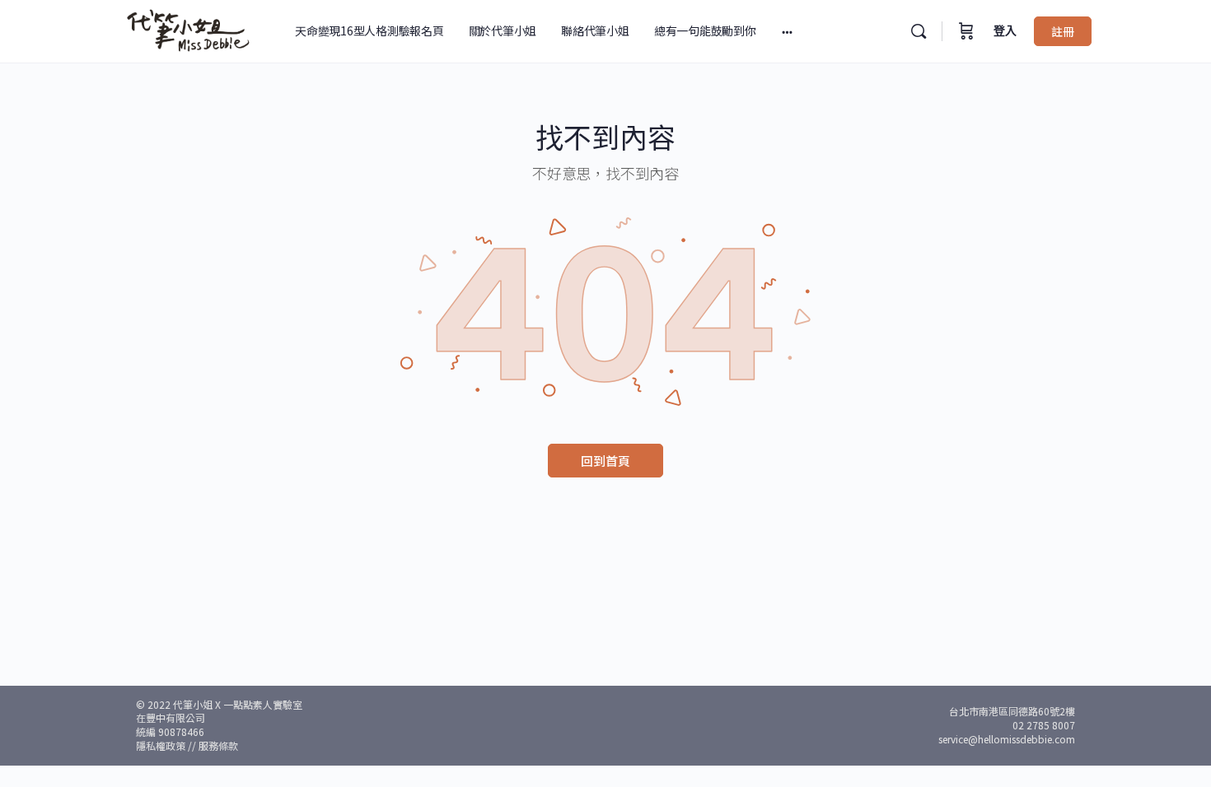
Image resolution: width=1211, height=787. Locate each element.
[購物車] (966, 31)
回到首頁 (605, 460)
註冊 (1062, 31)
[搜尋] (918, 31)
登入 (1005, 31)
